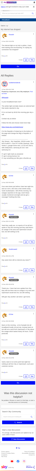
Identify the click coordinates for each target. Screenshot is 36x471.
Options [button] (3, 25)
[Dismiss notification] (33, 7)
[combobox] (16, 13)
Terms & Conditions (29, 451)
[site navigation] (2, 2)
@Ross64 (5, 97)
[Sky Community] (10, 2)
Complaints (4, 455)
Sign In (34, 2)
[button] (33, 34)
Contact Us (32, 455)
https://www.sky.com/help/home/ (12, 127)
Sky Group (4, 456)
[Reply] (32, 60)
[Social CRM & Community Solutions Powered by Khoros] (30, 467)
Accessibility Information (28, 453)
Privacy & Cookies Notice (8, 453)
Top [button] (19, 448)
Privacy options (5, 451)
